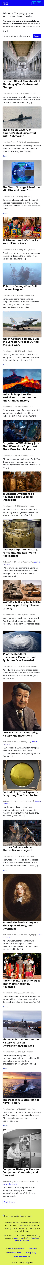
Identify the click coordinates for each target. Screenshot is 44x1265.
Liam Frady (27, 211)
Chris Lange (30, 108)
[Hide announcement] (42, 7)
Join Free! (21, 12)
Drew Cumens (29, 629)
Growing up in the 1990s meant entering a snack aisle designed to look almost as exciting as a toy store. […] (21, 271)
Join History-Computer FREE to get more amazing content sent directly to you (19, 4)
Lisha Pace (27, 816)
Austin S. (26, 577)
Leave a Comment (10, 1199)
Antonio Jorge (28, 310)
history (5, 171)
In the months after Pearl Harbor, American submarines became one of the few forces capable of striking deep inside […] (22, 163)
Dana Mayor (28, 950)
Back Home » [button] (9, 1217)
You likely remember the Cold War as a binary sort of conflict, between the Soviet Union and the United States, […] (21, 372)
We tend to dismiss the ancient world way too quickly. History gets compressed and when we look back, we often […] (21, 527)
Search (6, 46)
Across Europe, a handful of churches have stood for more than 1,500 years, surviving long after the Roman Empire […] (21, 114)
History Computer (32, 157)
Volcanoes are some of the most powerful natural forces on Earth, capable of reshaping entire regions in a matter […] (21, 428)
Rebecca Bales (28, 1196)
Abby (25, 757)
